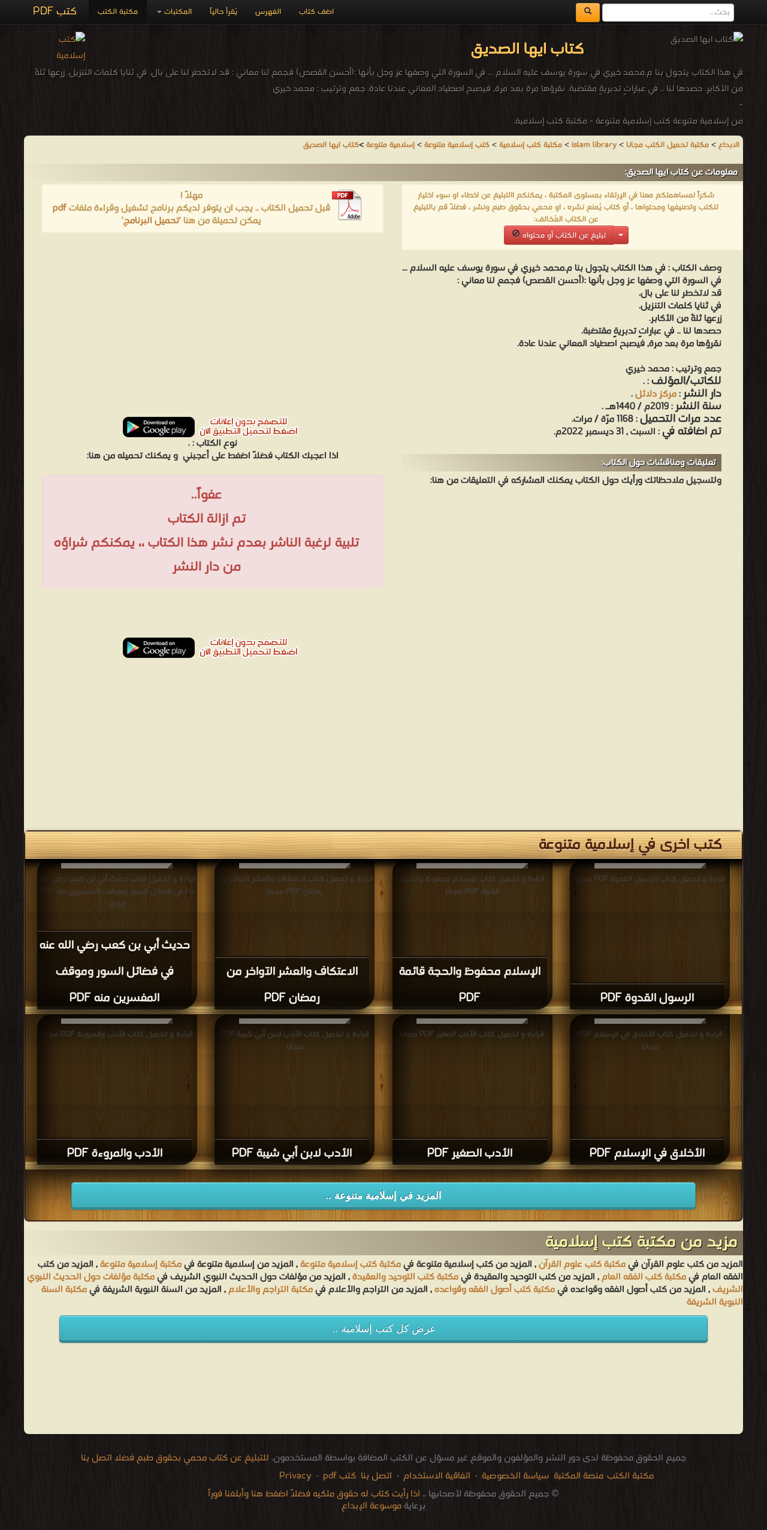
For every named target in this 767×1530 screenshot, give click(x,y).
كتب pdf (339, 1476)
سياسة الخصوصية (515, 1476)
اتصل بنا (375, 1476)
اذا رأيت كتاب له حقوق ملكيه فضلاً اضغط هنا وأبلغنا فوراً (314, 1494)
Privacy (295, 1476)
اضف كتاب (316, 12)
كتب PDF (55, 12)
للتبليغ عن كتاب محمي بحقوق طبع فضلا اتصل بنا (175, 1458)
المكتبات (177, 12)
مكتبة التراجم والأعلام (270, 1289)
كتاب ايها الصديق (331, 145)
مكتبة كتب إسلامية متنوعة (350, 1264)
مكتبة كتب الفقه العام (644, 1277)
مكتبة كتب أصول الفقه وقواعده (494, 1289)
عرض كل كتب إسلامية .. (384, 1328)
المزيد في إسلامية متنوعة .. (383, 1195)
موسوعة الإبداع (371, 1506)
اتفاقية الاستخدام (435, 1476)
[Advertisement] (212, 329)
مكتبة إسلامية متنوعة (141, 1264)
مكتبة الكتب (118, 12)
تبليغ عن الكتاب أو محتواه (563, 235)
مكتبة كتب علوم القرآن (582, 1264)
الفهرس (268, 12)
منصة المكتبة (578, 1476)
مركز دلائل (655, 394)
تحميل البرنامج (151, 220)
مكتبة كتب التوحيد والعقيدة (405, 1277)
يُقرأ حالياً (223, 12)
